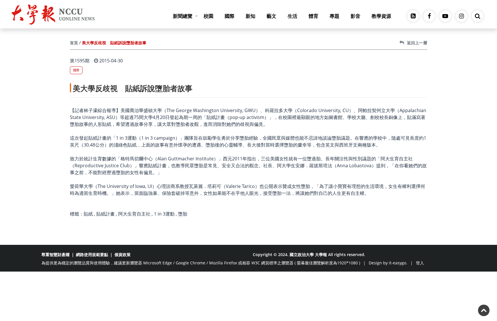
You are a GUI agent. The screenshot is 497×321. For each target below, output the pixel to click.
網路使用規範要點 (92, 254)
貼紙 (88, 214)
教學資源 (381, 16)
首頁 (74, 42)
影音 (355, 16)
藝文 (271, 16)
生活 (292, 16)
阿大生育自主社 (134, 214)
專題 (334, 16)
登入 (420, 263)
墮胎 (182, 214)
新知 (250, 16)
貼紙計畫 (105, 214)
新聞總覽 (182, 16)
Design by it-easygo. (388, 263)
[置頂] (484, 310)
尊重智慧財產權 (55, 254)
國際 (229, 16)
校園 (208, 16)
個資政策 (122, 254)
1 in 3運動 (164, 214)
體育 (313, 16)
